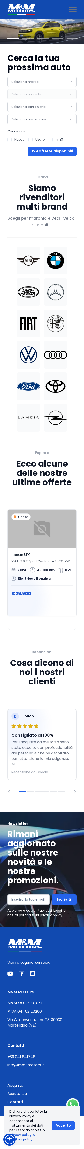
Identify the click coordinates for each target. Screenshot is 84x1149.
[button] (9, 1139)
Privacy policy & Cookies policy (22, 1137)
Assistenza (17, 1093)
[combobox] (42, 82)
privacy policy (51, 915)
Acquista (15, 1085)
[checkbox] (9, 140)
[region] (42, 570)
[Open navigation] (73, 9)
